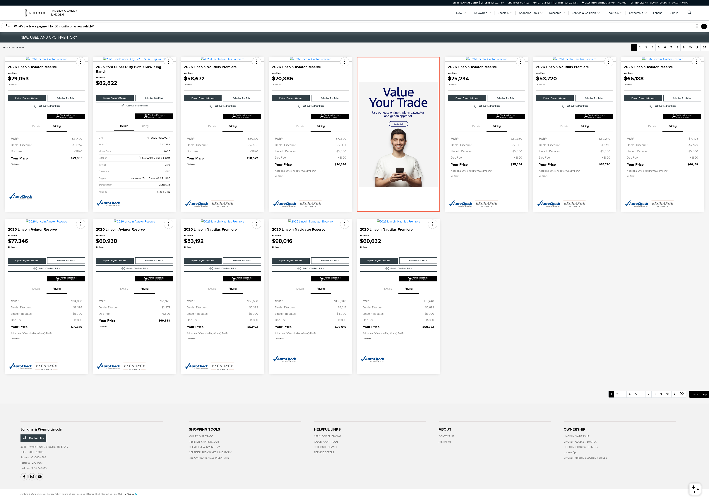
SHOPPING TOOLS (204, 429)
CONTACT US (446, 436)
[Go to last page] (705, 47)
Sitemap (81, 494)
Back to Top (699, 394)
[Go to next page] (697, 47)
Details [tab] (36, 126)
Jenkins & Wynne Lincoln (33, 494)
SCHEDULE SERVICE (326, 447)
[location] (583, 2)
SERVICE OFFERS (324, 452)
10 (690, 47)
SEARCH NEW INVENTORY (204, 447)
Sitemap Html (93, 494)
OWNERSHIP (574, 429)
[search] (689, 13)
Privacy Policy (54, 494)
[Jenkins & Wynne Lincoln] (52, 12)
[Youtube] (39, 476)
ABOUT (445, 429)
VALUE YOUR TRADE (201, 436)
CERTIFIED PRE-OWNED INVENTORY (210, 452)
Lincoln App (570, 452)
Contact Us (36, 438)
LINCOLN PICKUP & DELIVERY (581, 447)
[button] (80, 61)
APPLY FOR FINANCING (327, 436)
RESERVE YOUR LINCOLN (204, 441)
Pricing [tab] (57, 126)
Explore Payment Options (26, 98)
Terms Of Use (68, 494)
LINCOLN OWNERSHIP (577, 436)
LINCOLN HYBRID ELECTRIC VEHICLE (585, 457)
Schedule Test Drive (66, 98)
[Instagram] (32, 476)
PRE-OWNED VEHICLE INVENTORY (209, 457)
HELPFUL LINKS (327, 429)
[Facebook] (24, 476)
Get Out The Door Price (49, 106)
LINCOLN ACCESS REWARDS (580, 441)
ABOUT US (445, 441)
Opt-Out (118, 494)
